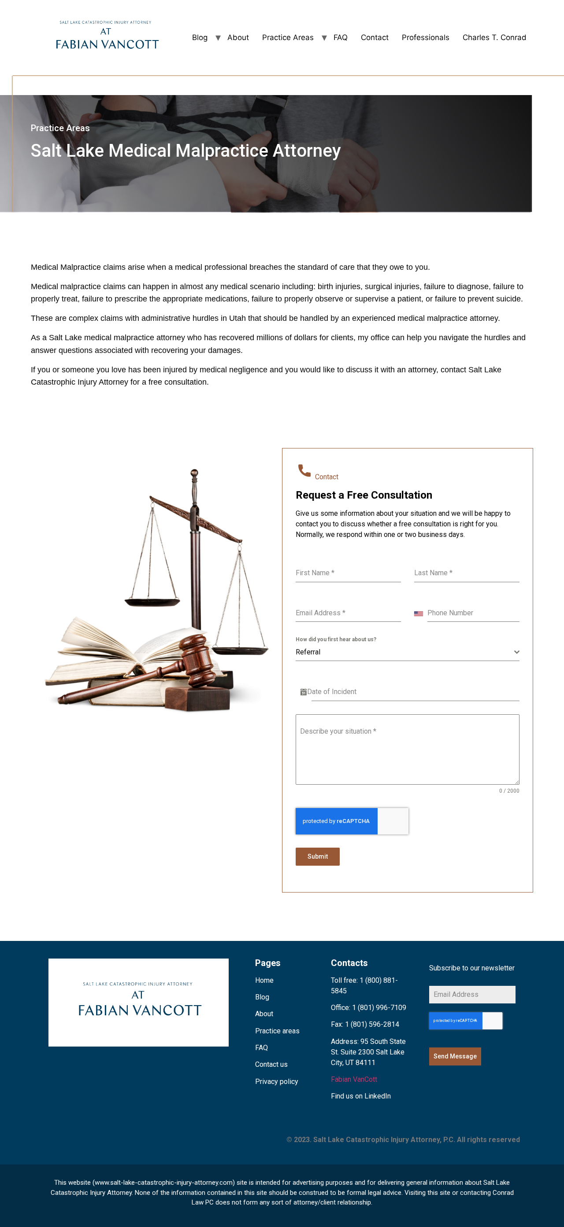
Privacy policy (276, 1081)
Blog (200, 37)
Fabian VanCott (354, 1079)
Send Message (455, 1056)
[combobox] (421, 613)
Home (264, 980)
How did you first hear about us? (336, 639)
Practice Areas (288, 37)
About (238, 37)
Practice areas (277, 1031)
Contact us (271, 1064)
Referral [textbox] (308, 652)
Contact (375, 37)
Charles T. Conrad (495, 37)
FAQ (341, 37)
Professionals (425, 37)
